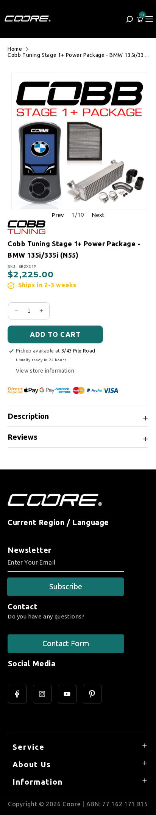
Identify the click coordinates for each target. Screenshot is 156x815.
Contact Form (65, 643)
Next (98, 215)
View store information (45, 371)
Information (37, 781)
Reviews (22, 437)
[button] (149, 19)
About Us (31, 764)
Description (28, 416)
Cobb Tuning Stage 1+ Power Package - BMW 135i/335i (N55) (78, 55)
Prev (57, 215)
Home (15, 49)
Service (28, 747)
